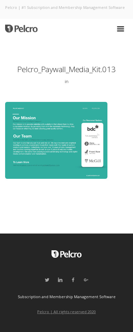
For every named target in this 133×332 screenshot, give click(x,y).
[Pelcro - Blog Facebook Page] (73, 280)
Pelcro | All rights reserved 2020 (66, 311)
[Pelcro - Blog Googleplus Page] (86, 280)
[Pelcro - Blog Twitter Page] (47, 280)
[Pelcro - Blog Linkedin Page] (60, 280)
